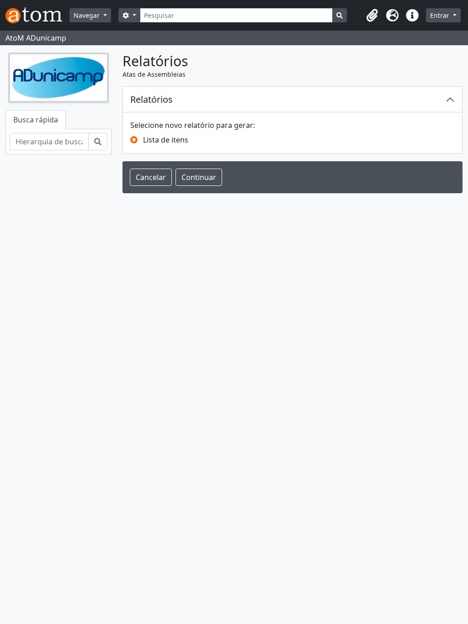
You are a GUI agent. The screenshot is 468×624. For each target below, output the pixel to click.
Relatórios (151, 99)
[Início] (37, 15)
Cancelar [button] (151, 177)
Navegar (87, 15)
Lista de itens (165, 140)
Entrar (440, 15)
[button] (372, 15)
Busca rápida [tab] (35, 120)
